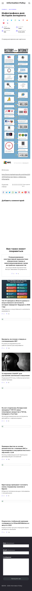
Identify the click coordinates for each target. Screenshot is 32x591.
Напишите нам (16, 578)
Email (9, 550)
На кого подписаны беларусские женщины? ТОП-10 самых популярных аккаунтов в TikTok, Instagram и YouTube (14, 411)
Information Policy (16, 3)
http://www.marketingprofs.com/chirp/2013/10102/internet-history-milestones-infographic (16, 177)
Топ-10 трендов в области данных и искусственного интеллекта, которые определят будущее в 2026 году (16, 304)
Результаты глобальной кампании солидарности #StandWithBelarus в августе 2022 (15, 523)
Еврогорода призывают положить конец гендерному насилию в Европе (15, 487)
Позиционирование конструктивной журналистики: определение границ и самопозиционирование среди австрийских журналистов (16, 261)
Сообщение (7, 557)
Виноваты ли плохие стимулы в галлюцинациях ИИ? (14, 340)
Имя (8, 543)
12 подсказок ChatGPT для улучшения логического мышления (16, 374)
